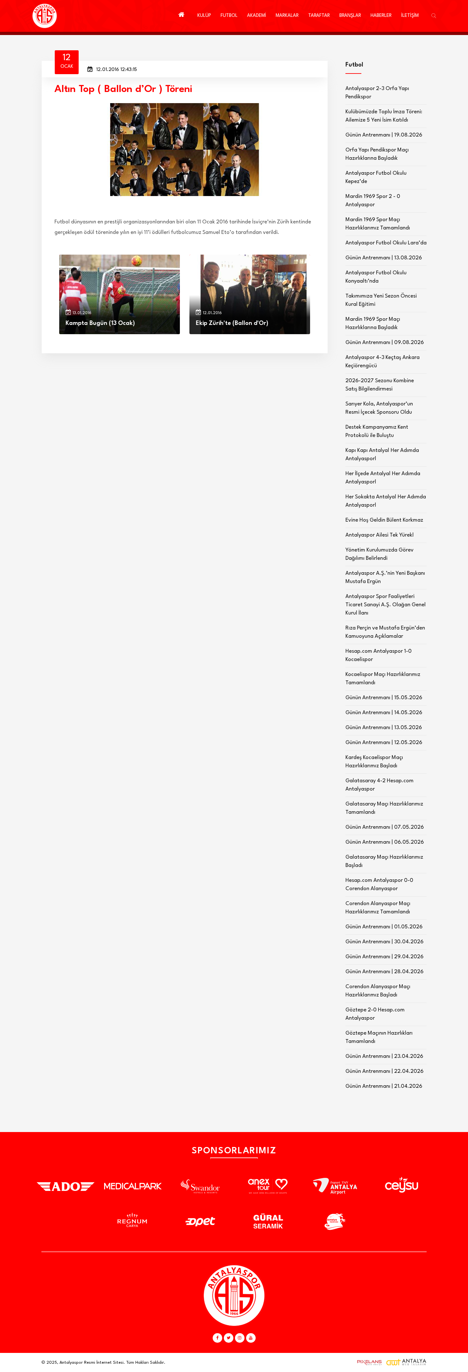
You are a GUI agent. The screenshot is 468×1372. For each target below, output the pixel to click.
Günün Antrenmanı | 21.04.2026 (383, 1086)
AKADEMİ (256, 15)
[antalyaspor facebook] (217, 1338)
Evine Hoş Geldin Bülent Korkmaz (384, 520)
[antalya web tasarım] (368, 1362)
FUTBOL (229, 15)
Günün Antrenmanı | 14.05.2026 (383, 712)
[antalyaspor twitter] (228, 1338)
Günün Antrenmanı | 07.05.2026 (384, 827)
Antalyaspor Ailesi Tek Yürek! (379, 535)
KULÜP (204, 15)
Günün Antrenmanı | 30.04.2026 (384, 942)
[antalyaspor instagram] (240, 1338)
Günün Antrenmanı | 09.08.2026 (384, 342)
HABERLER (381, 15)
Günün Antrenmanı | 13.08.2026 (383, 258)
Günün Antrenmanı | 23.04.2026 (384, 1056)
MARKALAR (287, 15)
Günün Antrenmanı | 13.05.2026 (383, 727)
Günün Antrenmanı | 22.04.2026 (384, 1071)
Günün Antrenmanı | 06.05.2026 (384, 842)
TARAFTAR (319, 15)
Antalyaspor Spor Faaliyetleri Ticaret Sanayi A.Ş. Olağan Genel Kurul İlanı (385, 605)
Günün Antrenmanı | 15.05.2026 (383, 697)
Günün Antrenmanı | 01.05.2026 (383, 927)
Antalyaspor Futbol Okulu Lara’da (386, 243)
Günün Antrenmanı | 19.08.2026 (383, 135)
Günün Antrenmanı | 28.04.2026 (384, 971)
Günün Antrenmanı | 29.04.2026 (384, 957)
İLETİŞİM (410, 15)
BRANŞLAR (350, 15)
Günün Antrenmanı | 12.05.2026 (383, 742)
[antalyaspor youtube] (251, 1338)
